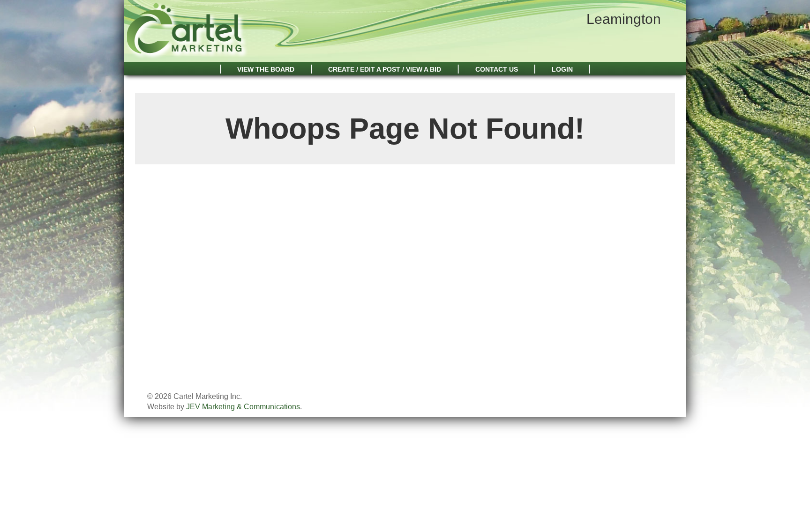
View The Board (265, 69)
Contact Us (496, 69)
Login (562, 69)
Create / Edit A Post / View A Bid (384, 69)
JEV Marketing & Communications (243, 407)
